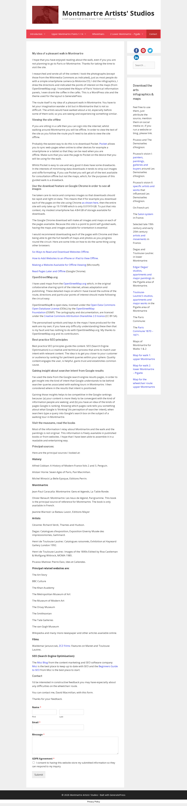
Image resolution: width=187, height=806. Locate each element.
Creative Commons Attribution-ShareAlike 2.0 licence (74, 316)
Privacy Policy (93, 801)
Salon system (145, 214)
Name (36, 707)
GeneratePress (117, 794)
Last (61, 716)
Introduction (36, 33)
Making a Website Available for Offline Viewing (59, 264)
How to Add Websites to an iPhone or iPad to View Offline (65, 258)
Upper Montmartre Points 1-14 (67, 33)
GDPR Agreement (43, 758)
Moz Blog (42, 662)
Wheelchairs (98, 33)
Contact (153, 33)
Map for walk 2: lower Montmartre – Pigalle (143, 369)
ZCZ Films (64, 645)
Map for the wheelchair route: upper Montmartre (144, 383)
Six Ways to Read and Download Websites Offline (60, 251)
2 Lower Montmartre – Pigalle (125, 33)
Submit (38, 774)
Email (36, 722)
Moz (35, 666)
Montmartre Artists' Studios (108, 13)
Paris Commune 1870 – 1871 (143, 331)
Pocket (103, 143)
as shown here (90, 202)
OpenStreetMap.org (74, 283)
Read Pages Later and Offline (48, 271)
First (34, 716)
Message (38, 734)
